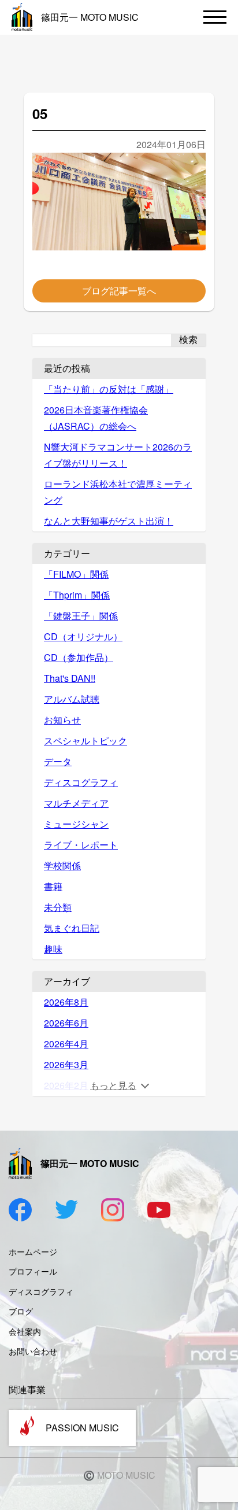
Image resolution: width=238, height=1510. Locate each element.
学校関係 (62, 865)
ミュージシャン (76, 823)
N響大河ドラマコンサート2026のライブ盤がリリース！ (118, 455)
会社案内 (25, 1331)
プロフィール (33, 1271)
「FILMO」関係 (76, 574)
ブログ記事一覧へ (119, 290)
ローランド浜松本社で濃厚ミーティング (118, 492)
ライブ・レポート (81, 844)
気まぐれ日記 (71, 928)
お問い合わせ (33, 1351)
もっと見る (113, 1085)
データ (58, 761)
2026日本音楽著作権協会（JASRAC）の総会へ (96, 418)
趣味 (53, 948)
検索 (188, 340)
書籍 (53, 886)
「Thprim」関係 (77, 594)
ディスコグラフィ (81, 782)
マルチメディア (76, 803)
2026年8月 (66, 1002)
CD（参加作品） (78, 657)
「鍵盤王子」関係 (81, 615)
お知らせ (62, 719)
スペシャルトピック (85, 740)
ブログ (21, 1311)
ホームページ (33, 1251)
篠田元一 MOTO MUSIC (90, 17)
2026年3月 (66, 1064)
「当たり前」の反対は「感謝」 (108, 389)
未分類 (58, 907)
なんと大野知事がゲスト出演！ (108, 520)
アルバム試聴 (71, 699)
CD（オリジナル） (83, 636)
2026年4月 (66, 1043)
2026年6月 (66, 1022)
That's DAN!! (69, 678)
